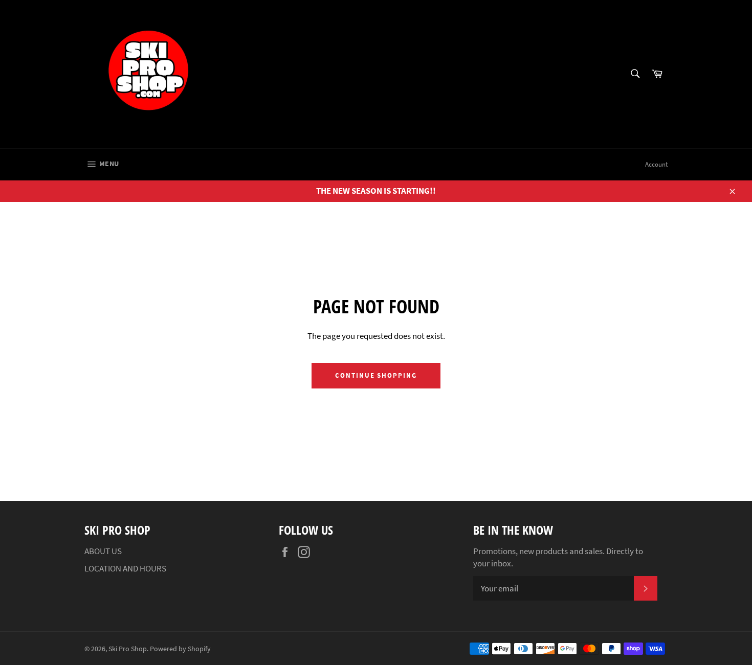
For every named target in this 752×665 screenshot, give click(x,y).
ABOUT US (103, 551)
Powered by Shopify (180, 649)
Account (656, 164)
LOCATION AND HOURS (125, 568)
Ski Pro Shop (127, 649)
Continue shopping (376, 375)
